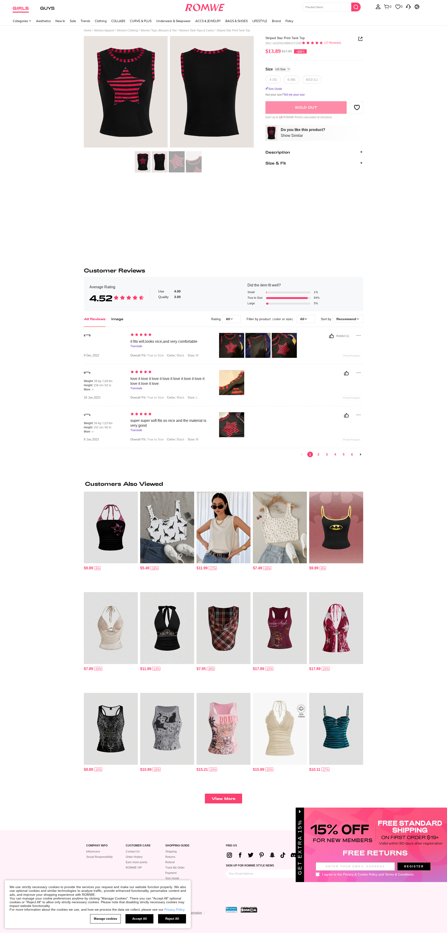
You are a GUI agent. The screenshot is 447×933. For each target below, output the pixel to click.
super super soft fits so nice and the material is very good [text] (168, 423)
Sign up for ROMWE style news (250, 865)
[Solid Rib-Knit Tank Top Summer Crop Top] (223, 528)
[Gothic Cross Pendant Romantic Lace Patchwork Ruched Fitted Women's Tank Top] (336, 729)
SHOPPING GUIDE (177, 845)
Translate (136, 346)
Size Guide (172, 878)
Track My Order (175, 867)
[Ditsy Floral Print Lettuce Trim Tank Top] (280, 528)
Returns (170, 857)
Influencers (93, 851)
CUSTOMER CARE (138, 845)
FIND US (231, 845)
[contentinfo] (88, 568)
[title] (223, 483)
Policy (289, 21)
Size (275, 69)
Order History (134, 857)
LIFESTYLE (259, 21)
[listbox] (378, 6)
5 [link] (344, 454)
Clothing (101, 21)
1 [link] (310, 454)
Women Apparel (104, 30)
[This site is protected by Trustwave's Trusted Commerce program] (231, 910)
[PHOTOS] (169, 92)
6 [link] (352, 454)
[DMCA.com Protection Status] (248, 910)
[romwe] (204, 6)
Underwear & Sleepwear (173, 21)
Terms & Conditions (399, 874)
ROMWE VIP (134, 867)
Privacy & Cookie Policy (360, 874)
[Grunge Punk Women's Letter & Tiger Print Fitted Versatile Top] (280, 628)
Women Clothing (127, 30)
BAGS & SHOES (236, 21)
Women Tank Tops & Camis (196, 30)
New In (60, 21)
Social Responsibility (99, 857)
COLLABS (118, 21)
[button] (357, 107)
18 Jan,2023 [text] (92, 397)
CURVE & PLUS (141, 21)
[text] (170, 335)
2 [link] (318, 454)
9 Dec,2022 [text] (91, 355)
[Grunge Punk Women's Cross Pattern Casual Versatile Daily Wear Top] (111, 729)
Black (175, 355)
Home (87, 30)
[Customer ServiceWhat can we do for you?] (408, 6)
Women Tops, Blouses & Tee (159, 30)
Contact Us (133, 851)
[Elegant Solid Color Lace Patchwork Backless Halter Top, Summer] (280, 729)
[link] (302, 454)
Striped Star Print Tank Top (285, 38)
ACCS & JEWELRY (208, 21)
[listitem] (111, 540)
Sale (73, 21)
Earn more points (136, 862)
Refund (170, 862)
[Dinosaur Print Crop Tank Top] (167, 528)
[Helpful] (331, 336)
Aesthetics (43, 21)
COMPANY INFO (97, 845)
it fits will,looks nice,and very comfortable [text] (163, 341)
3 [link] (327, 454)
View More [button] (223, 798)
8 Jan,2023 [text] (91, 439)
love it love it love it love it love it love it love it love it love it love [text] (167, 381)
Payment (170, 873)
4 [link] (335, 454)
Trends (85, 21)
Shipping (171, 851)
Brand (276, 21)
